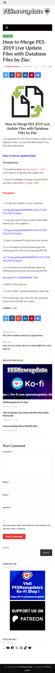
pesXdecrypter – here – (35, 169)
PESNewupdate (26, 667)
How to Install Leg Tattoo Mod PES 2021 (20, 426)
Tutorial (8, 36)
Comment (8, 452)
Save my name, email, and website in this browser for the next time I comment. (27, 527)
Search (6, 547)
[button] (5, 2)
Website (6, 507)
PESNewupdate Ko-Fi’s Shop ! (16, 402)
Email (6, 495)
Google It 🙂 (31, 182)
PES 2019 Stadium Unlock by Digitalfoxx (23, 335)
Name (6, 482)
